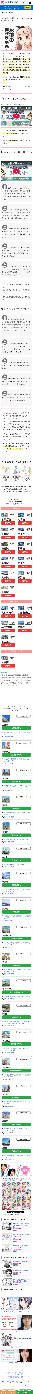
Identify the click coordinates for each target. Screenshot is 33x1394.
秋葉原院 (6, 519)
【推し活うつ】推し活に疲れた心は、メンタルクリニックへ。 (21, 1236)
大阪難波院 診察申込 (16, 1071)
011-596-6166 (8, 1133)
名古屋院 (6, 641)
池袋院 (21, 519)
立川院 (21, 563)
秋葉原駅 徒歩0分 (23, 743)
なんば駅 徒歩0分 (23, 1059)
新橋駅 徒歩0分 (23, 1139)
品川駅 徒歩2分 (23, 848)
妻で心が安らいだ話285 (20, 1270)
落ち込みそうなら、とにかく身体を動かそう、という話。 (21, 1225)
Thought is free (26, 1385)
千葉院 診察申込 (16, 965)
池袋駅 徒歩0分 (23, 770)
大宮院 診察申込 (16, 912)
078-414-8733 (9, 999)
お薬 (12, 12)
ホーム (5, 12)
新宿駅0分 (28, 544)
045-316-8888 (9, 893)
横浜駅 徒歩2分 (23, 873)
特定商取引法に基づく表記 (16, 1378)
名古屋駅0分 (12, 637)
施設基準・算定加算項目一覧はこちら (17, 1376)
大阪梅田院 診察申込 (16, 938)
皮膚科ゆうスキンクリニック (16, 1362)
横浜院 (21, 577)
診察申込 (27, 7)
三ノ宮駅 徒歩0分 (23, 980)
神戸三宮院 (6, 627)
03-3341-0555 (9, 817)
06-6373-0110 (8, 947)
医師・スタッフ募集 (16, 1347)
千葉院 (5, 592)
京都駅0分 (28, 622)
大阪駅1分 (12, 608)
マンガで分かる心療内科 (22, 1178)
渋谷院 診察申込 (16, 835)
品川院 (21, 534)
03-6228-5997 (9, 1160)
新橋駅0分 (12, 558)
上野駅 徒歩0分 (23, 716)
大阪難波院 (24, 612)
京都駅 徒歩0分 (23, 1005)
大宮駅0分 (12, 573)
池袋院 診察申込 (16, 781)
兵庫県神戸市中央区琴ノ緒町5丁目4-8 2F (17, 996)
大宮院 (5, 577)
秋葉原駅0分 (12, 515)
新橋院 (5, 563)
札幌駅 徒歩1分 (23, 1112)
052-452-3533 (9, 1052)
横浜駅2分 (28, 573)
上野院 (5, 534)
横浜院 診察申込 (16, 885)
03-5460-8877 (9, 867)
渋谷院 (5, 548)
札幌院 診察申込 (16, 1124)
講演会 (18, 1331)
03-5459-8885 (9, 842)
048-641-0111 (8, 920)
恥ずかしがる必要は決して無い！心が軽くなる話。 (21, 1280)
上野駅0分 (12, 529)
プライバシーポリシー (16, 1374)
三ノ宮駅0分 (12, 622)
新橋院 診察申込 (16, 1151)
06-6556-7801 (8, 1079)
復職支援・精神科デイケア (11, 1311)
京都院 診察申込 (16, 1017)
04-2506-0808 (9, 1106)
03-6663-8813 (9, 736)
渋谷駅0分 (12, 544)
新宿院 (21, 548)
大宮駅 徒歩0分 (23, 900)
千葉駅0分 (12, 587)
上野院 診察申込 (16, 728)
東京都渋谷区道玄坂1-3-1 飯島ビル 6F (16, 839)
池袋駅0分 (28, 515)
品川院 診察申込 (16, 860)
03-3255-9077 (9, 763)
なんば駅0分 (28, 608)
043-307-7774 (9, 974)
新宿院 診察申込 (16, 808)
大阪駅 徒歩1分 (23, 927)
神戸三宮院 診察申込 (16, 992)
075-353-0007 (9, 1026)
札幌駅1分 (12, 658)
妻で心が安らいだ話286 (20, 1261)
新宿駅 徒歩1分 (23, 797)
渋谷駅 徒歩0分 (23, 823)
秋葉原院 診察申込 (16, 755)
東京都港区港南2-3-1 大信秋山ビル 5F (16, 864)
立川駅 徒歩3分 (23, 1086)
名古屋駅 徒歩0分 (23, 1032)
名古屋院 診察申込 (16, 1044)
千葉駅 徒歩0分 (23, 954)
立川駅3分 (28, 558)
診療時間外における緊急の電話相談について (16, 1373)
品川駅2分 (28, 529)
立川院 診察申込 (16, 1097)
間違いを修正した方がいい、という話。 (20, 1246)
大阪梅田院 (7, 612)
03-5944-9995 (9, 790)
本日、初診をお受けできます (13, 6)
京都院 (21, 627)
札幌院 (5, 662)
